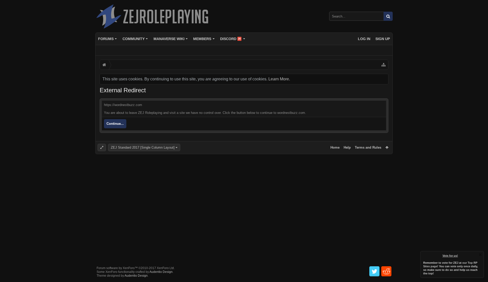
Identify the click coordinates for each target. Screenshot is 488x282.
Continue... (115, 124)
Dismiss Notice (480, 255)
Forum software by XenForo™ (136, 268)
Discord (230, 39)
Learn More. (279, 79)
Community (134, 39)
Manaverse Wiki (169, 39)
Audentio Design (161, 272)
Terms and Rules (368, 147)
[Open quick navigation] (383, 64)
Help (347, 147)
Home (335, 147)
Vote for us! (450, 255)
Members (202, 39)
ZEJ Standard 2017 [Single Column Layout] (143, 147)
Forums (106, 39)
